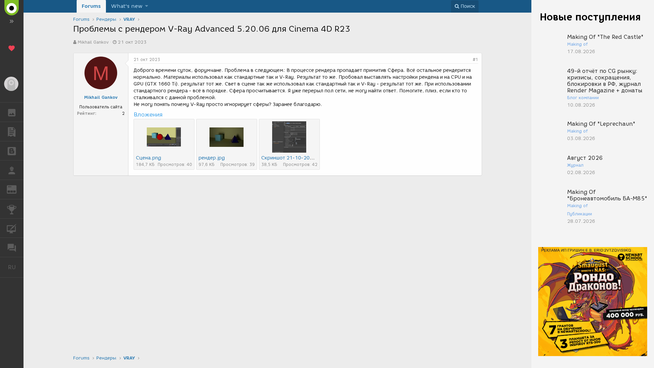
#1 (475, 59)
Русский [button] (16, 267)
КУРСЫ (12, 228)
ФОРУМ (12, 247)
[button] (146, 6)
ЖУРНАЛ (16, 189)
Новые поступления (590, 17)
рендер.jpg (212, 158)
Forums (91, 6)
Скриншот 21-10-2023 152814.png (303, 158)
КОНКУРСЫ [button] (12, 208)
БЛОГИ (12, 150)
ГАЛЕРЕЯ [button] (12, 112)
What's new (126, 6)
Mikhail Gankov (93, 42)
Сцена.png (148, 158)
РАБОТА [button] (12, 170)
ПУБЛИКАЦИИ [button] (12, 131)
